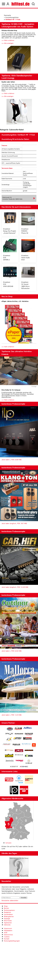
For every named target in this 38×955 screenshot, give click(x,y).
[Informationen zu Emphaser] (29, 734)
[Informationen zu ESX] (9, 739)
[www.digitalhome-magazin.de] (9, 783)
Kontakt (6, 939)
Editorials (7, 925)
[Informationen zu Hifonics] (26, 744)
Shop (6, 906)
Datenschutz (8, 935)
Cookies (7, 937)
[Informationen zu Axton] (27, 728)
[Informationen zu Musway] (29, 750)
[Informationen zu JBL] (34, 745)
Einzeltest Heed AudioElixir (25, 258)
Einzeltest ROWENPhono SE (24, 231)
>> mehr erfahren (8, 347)
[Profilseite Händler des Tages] (19, 867)
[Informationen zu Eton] (17, 738)
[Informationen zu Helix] (16, 744)
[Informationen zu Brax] (9, 734)
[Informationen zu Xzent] (14, 767)
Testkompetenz (9, 910)
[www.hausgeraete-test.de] (19, 783)
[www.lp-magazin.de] (14, 794)
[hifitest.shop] (24, 794)
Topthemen (8, 923)
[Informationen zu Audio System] (18, 729)
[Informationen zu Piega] (19, 755)
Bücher (6, 908)
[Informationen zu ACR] (9, 729)
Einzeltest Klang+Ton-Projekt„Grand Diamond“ (9, 231)
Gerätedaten (8, 914)
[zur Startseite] (20, 4)
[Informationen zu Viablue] (28, 762)
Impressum (8, 928)
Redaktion (7, 912)
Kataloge (7, 919)
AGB (5, 933)
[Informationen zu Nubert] (9, 756)
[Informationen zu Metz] (19, 750)
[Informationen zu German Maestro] (27, 738)
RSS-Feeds (8, 921)
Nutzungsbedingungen (12, 941)
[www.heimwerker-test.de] (29, 783)
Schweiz (8, 843)
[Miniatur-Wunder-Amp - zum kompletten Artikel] (19, 59)
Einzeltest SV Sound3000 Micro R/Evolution (25, 285)
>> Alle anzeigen (7, 43)
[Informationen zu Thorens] (19, 761)
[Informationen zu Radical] (29, 756)
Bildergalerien (9, 916)
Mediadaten (8, 930)
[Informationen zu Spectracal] (9, 761)
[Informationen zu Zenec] (24, 767)
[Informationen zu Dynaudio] (19, 734)
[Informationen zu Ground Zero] (6, 744)
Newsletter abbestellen (10, 900)
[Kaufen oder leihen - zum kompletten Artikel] (19, 112)
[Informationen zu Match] (9, 750)
